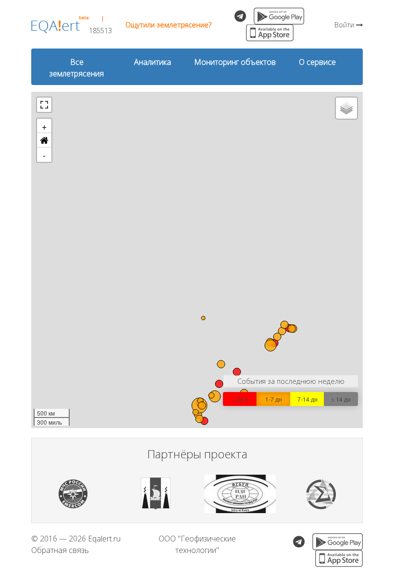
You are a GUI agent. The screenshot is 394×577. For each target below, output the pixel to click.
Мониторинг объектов (235, 62)
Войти (345, 24)
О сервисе (317, 62)
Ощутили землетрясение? (168, 24)
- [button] (44, 154)
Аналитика (152, 62)
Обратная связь (60, 550)
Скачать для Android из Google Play (279, 16)
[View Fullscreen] (44, 105)
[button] (44, 140)
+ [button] (44, 126)
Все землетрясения (76, 68)
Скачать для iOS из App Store (270, 33)
